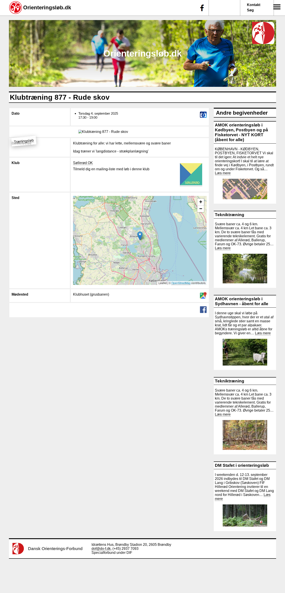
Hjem (274, 13)
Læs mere (223, 173)
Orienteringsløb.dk (47, 7)
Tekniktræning (229, 214)
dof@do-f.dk (101, 548)
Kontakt (253, 5)
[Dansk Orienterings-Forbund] (18, 553)
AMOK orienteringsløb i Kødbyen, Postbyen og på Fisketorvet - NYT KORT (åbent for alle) (241, 132)
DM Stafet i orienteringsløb (242, 465)
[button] (140, 235)
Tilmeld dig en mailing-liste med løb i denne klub (111, 169)
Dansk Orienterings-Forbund (55, 548)
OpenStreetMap (181, 283)
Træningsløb (24, 141)
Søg (250, 10)
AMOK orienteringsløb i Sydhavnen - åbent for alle (241, 301)
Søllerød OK (83, 163)
